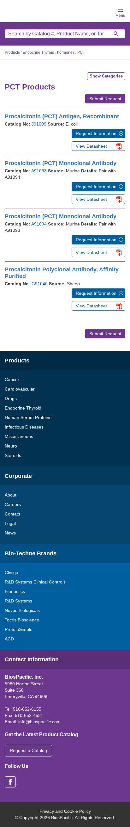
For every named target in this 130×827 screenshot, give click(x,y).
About (10, 494)
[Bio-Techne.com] (25, 10)
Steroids (13, 455)
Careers (13, 504)
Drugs (11, 398)
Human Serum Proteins (28, 417)
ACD (9, 638)
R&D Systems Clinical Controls (35, 581)
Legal (10, 523)
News (10, 532)
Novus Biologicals (22, 610)
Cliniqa (11, 572)
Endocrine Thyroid (38, 52)
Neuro (11, 445)
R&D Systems (18, 600)
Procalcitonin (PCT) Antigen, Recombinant (62, 116)
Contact (12, 513)
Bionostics (15, 591)
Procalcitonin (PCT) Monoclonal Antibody (60, 163)
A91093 (39, 170)
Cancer (12, 379)
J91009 (39, 124)
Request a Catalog (28, 750)
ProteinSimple (18, 629)
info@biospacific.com (39, 721)
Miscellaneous (19, 436)
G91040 (40, 283)
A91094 (39, 223)
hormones (65, 52)
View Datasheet (91, 146)
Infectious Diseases (24, 426)
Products (12, 52)
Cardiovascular (20, 389)
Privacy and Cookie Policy (65, 811)
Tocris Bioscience (22, 619)
